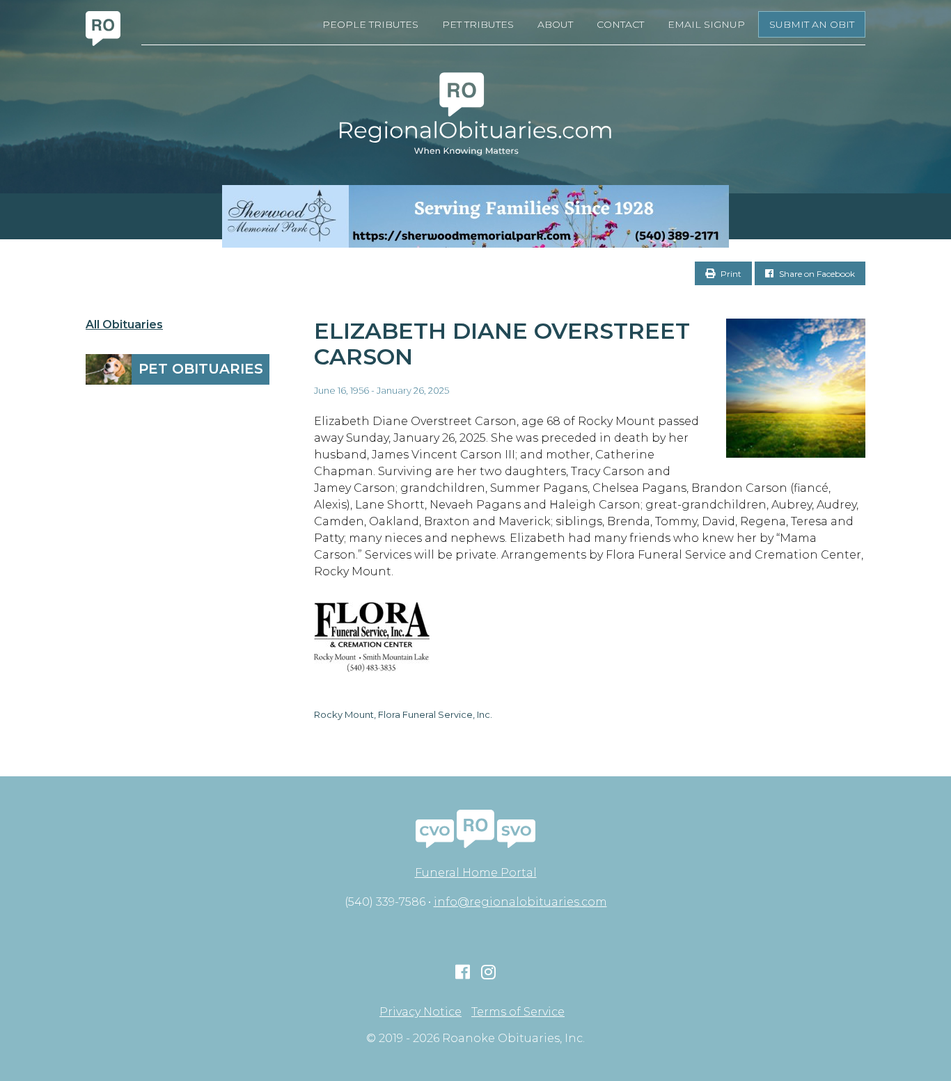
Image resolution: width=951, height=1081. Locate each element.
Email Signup (706, 24)
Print (729, 274)
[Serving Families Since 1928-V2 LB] (475, 216)
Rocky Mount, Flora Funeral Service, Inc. (403, 714)
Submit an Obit (811, 24)
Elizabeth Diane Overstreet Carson (502, 343)
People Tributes (370, 24)
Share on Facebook (816, 274)
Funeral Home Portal (476, 872)
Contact (620, 24)
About (555, 24)
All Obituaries (124, 325)
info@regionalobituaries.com (520, 901)
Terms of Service (518, 1012)
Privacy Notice (420, 1012)
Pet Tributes (478, 24)
